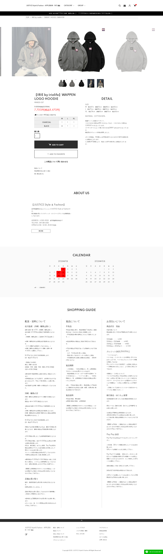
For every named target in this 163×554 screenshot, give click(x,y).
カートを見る (103, 537)
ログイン (101, 534)
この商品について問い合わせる (56, 162)
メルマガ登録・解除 (81, 530)
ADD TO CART (58, 145)
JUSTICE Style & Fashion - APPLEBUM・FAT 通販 (43, 5)
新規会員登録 (103, 530)
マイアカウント (103, 527)
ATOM (82, 534)
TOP (27, 17)
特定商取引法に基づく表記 (42, 171)
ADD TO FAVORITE (57, 154)
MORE (41, 231)
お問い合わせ (103, 539)
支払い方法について (58, 534)
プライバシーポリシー (59, 540)
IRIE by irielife (37, 17)
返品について (38, 168)
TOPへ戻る (81, 520)
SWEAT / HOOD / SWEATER (54, 17)
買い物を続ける (39, 174)
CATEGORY (68, 5)
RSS (77, 534)
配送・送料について (58, 527)
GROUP (80, 5)
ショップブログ (80, 527)
